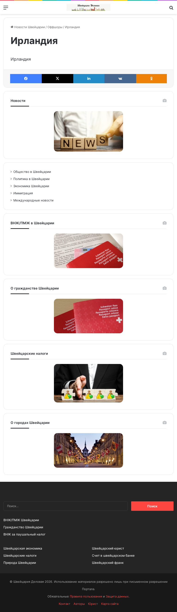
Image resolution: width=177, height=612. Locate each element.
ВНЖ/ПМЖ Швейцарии (21, 520)
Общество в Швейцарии (32, 172)
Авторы (79, 604)
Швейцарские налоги (19, 555)
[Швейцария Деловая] (88, 7)
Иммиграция (23, 193)
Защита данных (117, 596)
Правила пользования (86, 596)
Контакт (64, 604)
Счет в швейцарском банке (113, 555)
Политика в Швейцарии (31, 179)
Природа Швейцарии (19, 563)
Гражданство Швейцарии (23, 527)
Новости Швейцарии (29, 27)
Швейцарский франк (108, 563)
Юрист (93, 604)
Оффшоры (54, 27)
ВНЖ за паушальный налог (24, 534)
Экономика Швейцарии (31, 186)
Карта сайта (109, 604)
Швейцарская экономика (22, 548)
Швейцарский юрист (108, 548)
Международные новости (33, 200)
